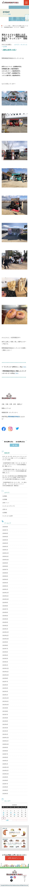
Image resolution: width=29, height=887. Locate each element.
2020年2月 (5, 760)
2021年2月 (5, 731)
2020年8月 (5, 750)
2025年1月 (5, 589)
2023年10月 (5, 638)
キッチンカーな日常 (7, 516)
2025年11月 (5, 556)
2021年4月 (5, 724)
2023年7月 (5, 648)
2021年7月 (5, 714)
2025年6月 (5, 573)
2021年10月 (5, 704)
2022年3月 (5, 688)
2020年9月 (5, 747)
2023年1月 (5, 665)
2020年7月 (5, 754)
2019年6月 (5, 787)
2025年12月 (5, 553)
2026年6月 (5, 533)
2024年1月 (5, 629)
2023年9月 (5, 642)
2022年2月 (5, 691)
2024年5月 (5, 615)
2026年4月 (5, 540)
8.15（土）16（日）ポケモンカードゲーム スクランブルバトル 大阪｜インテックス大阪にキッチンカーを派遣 (14, 458)
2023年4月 (5, 655)
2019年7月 (5, 783)
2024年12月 (5, 592)
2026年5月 (5, 536)
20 (14, 814)
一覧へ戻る (14, 445)
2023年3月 (5, 658)
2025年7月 (5, 569)
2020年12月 (5, 737)
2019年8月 (5, 780)
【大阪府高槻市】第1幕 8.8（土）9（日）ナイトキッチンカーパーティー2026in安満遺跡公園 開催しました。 (14, 471)
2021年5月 (5, 721)
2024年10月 (5, 599)
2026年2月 (5, 546)
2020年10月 (5, 744)
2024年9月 (5, 602)
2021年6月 (5, 717)
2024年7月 (5, 609)
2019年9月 (5, 777)
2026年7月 (5, 530)
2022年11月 (5, 671)
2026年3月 (5, 543)
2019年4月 (5, 793)
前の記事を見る (8, 441)
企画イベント (5, 502)
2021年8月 (5, 711)
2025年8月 (5, 566)
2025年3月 (5, 582)
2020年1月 (5, 764)
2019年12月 (5, 767)
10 (3, 812)
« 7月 (7, 820)
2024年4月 (5, 619)
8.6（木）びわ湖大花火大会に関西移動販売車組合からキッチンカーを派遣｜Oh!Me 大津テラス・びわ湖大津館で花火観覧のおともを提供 (14, 477)
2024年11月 (5, 596)
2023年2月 (5, 661)
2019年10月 (5, 774)
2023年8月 (5, 645)
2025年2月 (5, 586)
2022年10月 (5, 675)
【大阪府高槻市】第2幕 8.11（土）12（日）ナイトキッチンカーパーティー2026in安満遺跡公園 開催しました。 (14, 464)
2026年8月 (5, 526)
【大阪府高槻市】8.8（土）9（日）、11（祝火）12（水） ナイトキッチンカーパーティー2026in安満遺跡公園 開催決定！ (14, 484)
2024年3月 (5, 622)
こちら (24, 367)
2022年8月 (5, 678)
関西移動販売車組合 (14, 416)
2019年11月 (5, 770)
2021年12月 (5, 698)
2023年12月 (5, 632)
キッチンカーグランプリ (8, 506)
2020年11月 (5, 741)
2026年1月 (5, 549)
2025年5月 (5, 576)
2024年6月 (5, 612)
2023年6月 (5, 652)
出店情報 (4, 499)
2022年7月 (5, 681)
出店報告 (4, 496)
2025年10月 (5, 559)
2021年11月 (5, 701)
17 (3, 814)
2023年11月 (5, 635)
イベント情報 (7, 25)
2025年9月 (5, 563)
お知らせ (4, 509)
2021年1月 (5, 734)
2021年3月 (5, 727)
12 (10, 812)
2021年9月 (5, 708)
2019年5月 (5, 790)
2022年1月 (5, 694)
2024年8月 (5, 605)
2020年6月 (5, 757)
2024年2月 (5, 625)
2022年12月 (5, 668)
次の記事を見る (20, 441)
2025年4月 (5, 579)
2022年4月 (5, 685)
